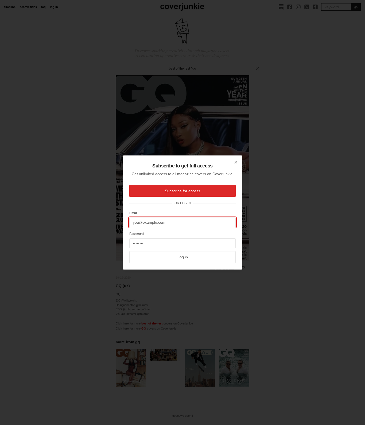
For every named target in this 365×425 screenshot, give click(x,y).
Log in (182, 257)
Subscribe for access (182, 191)
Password (136, 234)
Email (133, 213)
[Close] (236, 162)
